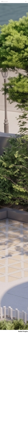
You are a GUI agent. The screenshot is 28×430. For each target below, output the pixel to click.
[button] (26, 1)
